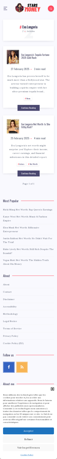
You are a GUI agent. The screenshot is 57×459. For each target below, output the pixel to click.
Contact (7, 291)
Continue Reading (28, 107)
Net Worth (34, 164)
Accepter (28, 430)
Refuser (28, 439)
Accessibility (10, 306)
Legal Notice (10, 321)
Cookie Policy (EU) (13, 343)
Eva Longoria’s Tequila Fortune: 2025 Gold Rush (35, 56)
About (6, 284)
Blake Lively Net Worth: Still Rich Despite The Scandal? (28, 251)
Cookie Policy (27, 455)
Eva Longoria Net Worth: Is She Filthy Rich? (35, 125)
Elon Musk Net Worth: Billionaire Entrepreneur (21, 229)
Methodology (10, 314)
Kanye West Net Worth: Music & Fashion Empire (25, 218)
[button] (52, 388)
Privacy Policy (10, 336)
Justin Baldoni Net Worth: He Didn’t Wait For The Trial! (27, 240)
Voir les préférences (28, 447)
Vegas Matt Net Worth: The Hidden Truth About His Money (26, 262)
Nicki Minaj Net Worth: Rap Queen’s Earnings (27, 209)
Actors (21, 164)
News (28, 98)
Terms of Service (12, 328)
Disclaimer (9, 299)
